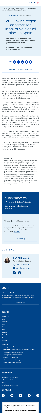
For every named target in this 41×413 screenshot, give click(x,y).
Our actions (5, 344)
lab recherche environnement (10, 385)
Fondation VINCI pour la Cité (10, 377)
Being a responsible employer (13, 355)
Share (3, 329)
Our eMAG (5, 321)
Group (3, 324)
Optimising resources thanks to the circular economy (19, 349)
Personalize (32, 410)
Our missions (5, 316)
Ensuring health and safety (12, 360)
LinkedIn (22, 62)
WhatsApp (30, 62)
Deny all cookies (21, 410)
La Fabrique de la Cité (8, 380)
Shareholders (5, 335)
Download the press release (19, 69)
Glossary (4, 340)
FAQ (3, 337)
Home (3, 8)
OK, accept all (9, 410)
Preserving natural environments (13, 352)
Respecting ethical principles (12, 362)
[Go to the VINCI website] (34, 3)
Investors (4, 332)
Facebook (26, 62)
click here (17, 232)
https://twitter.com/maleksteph (14, 272)
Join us (3, 319)
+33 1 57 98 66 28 (22, 265)
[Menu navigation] (3, 3)
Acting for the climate (10, 347)
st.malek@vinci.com (23, 268)
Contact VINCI (20, 302)
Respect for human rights (11, 357)
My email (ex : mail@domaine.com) (16, 221)
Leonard (4, 382)
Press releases (20, 8)
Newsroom (5, 327)
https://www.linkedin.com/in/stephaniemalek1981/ (19, 272)
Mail (14, 62)
